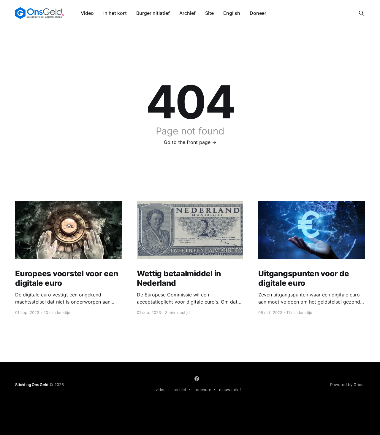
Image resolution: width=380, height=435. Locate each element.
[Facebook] (196, 378)
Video (87, 13)
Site (209, 13)
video (161, 389)
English (231, 13)
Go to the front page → (190, 142)
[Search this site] (361, 13)
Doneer (258, 13)
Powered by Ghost (347, 384)
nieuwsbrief (230, 389)
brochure (202, 389)
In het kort (115, 13)
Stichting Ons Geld (31, 384)
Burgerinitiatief (153, 13)
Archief (187, 13)
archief (180, 389)
